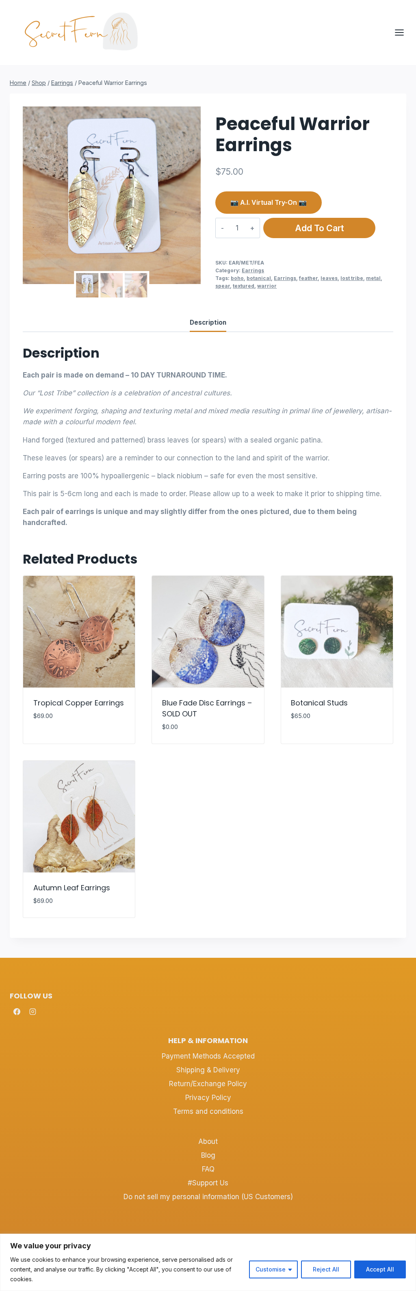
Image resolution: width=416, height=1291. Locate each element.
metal (373, 278)
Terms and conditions (208, 1111)
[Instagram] (32, 1012)
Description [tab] (208, 322)
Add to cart (319, 228)
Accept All (380, 1269)
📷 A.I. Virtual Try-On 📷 (268, 202)
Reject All (326, 1269)
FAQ (208, 1169)
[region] (208, 1262)
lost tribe (351, 278)
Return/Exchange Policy (208, 1084)
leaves (329, 278)
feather (308, 278)
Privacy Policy (208, 1098)
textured (243, 286)
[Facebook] (17, 1012)
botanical (259, 278)
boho (237, 278)
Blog (208, 1155)
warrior (267, 286)
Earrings (253, 270)
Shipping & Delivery (208, 1070)
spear (222, 286)
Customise (271, 1269)
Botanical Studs (319, 703)
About (208, 1141)
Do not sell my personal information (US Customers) (208, 1197)
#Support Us (208, 1183)
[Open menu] (403, 32)
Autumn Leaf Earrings (71, 888)
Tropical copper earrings (78, 703)
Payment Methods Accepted (208, 1056)
